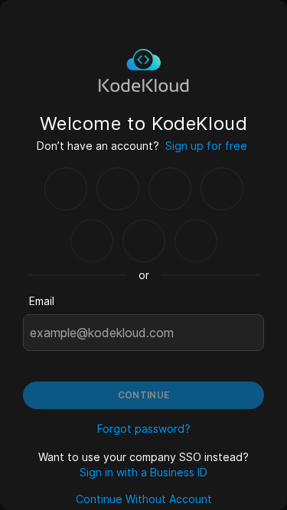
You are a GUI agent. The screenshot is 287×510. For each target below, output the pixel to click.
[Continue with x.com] (143, 240)
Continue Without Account (144, 498)
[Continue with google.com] (65, 188)
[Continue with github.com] (117, 188)
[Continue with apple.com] (195, 240)
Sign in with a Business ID (143, 472)
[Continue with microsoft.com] (222, 188)
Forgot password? (144, 428)
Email (41, 300)
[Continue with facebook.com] (169, 188)
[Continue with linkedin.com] (91, 240)
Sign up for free (206, 145)
